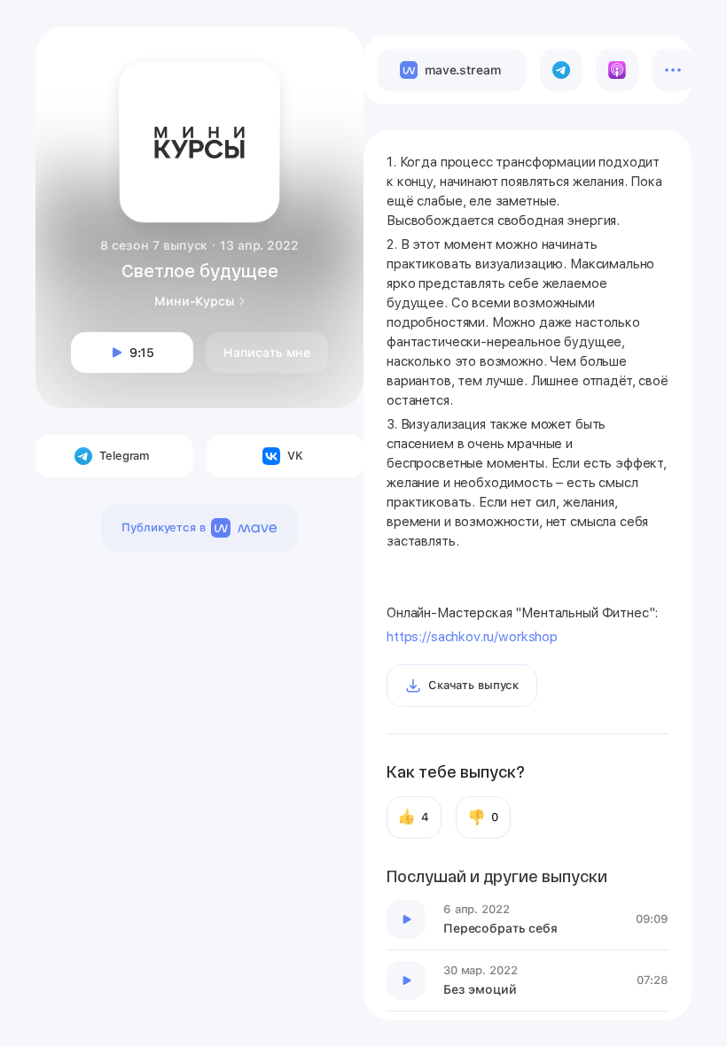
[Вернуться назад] (72, 63)
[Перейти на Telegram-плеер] (561, 70)
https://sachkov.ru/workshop (472, 637)
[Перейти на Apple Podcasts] (617, 70)
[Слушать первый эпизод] (406, 919)
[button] (329, 60)
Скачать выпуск (473, 685)
